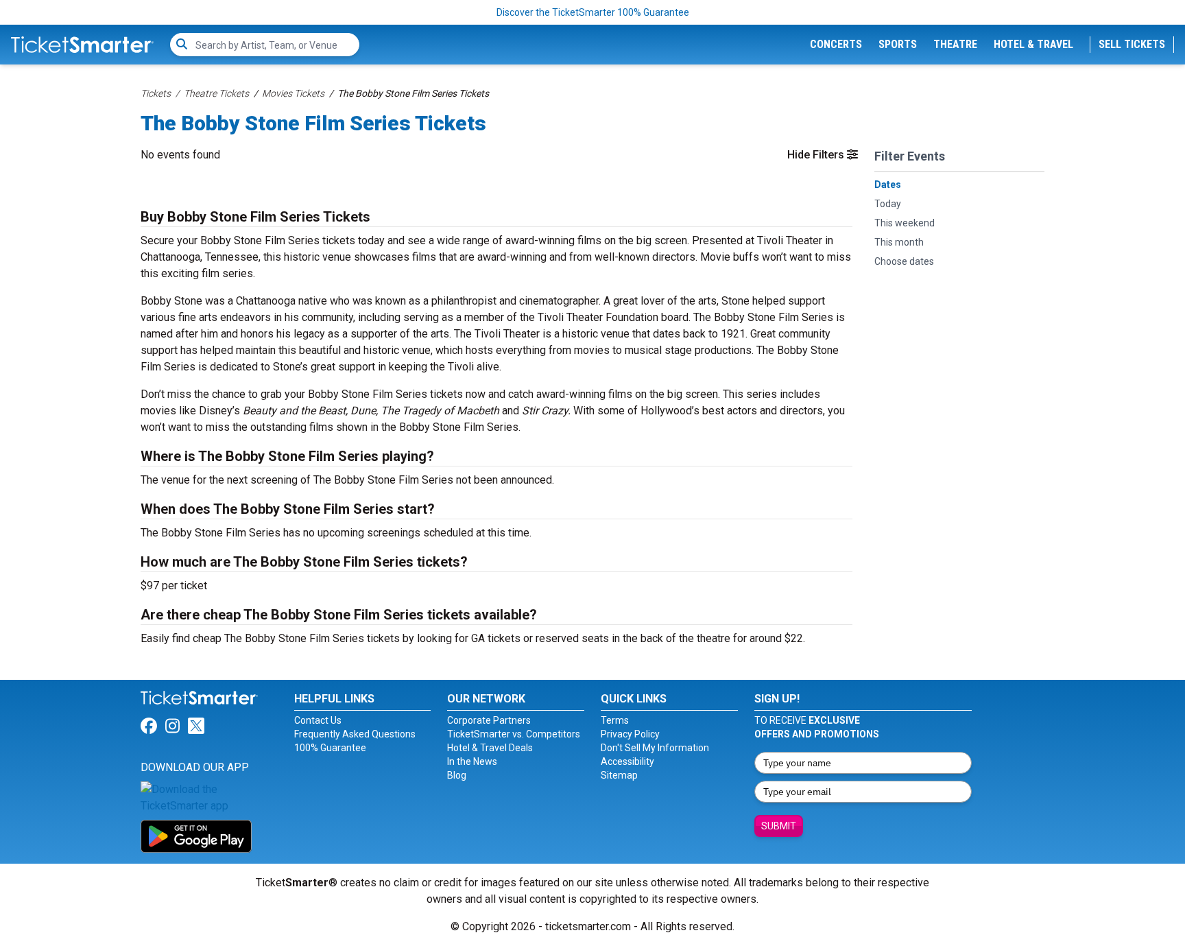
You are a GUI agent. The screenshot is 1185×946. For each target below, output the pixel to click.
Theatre (955, 44)
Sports (897, 44)
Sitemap (619, 775)
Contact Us (318, 720)
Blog (456, 775)
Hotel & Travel (1033, 44)
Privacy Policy (630, 734)
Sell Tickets (1132, 44)
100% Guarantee (330, 747)
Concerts (836, 44)
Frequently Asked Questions (355, 734)
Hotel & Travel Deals (490, 747)
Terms (615, 720)
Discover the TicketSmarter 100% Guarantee (592, 12)
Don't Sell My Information (655, 747)
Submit (778, 825)
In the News (472, 761)
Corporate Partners (489, 720)
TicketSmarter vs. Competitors (513, 734)
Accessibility (627, 761)
